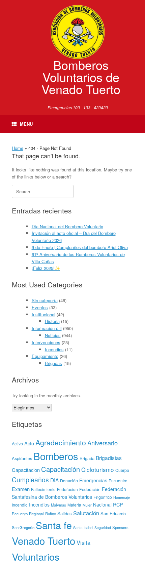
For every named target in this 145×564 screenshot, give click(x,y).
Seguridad (102, 527)
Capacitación (60, 469)
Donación (69, 481)
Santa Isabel (83, 527)
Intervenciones (46, 342)
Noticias (53, 335)
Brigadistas (109, 457)
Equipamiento (45, 356)
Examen (21, 488)
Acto (29, 443)
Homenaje (121, 497)
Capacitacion (26, 469)
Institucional (43, 314)
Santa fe (54, 525)
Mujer (87, 505)
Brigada (87, 458)
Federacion (67, 489)
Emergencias (93, 480)
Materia (74, 505)
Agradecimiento (60, 442)
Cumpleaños (30, 479)
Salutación (86, 513)
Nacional (102, 504)
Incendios (54, 349)
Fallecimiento (43, 489)
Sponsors (120, 527)
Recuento (20, 513)
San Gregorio (23, 527)
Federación (89, 489)
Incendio (20, 505)
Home (17, 148)
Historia (52, 321)
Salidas (64, 513)
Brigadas (53, 363)
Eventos (40, 307)
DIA (54, 480)
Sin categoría (45, 300)
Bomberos (55, 456)
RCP (118, 504)
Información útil (47, 328)
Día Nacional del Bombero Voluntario (67, 226)
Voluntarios (36, 556)
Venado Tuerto (43, 540)
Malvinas (58, 505)
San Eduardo (113, 513)
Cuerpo (122, 470)
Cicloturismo (97, 469)
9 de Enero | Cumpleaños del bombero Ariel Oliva (80, 247)
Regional (36, 513)
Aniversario (102, 442)
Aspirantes (22, 458)
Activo (17, 444)
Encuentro (118, 480)
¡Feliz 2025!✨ (46, 268)
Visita (83, 542)
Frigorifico (102, 497)
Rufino (50, 513)
